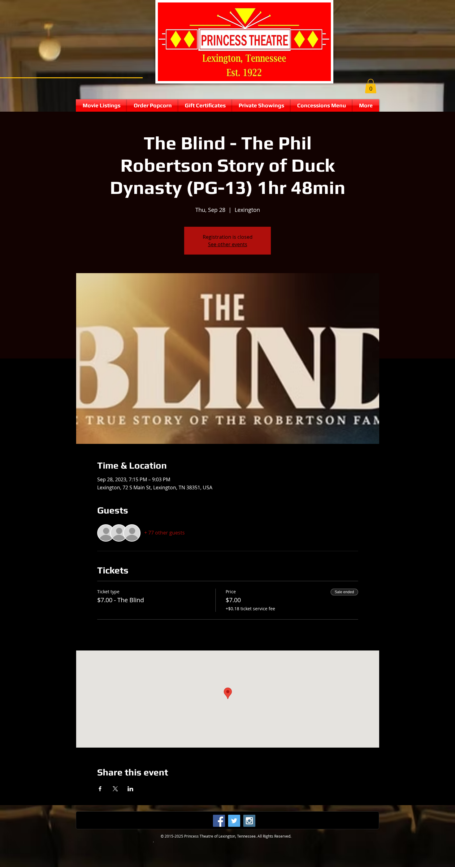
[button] (371, 86)
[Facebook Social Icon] (219, 821)
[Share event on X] (115, 788)
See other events (227, 244)
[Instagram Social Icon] (249, 821)
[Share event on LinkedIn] (130, 788)
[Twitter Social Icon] (234, 821)
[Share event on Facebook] (100, 788)
